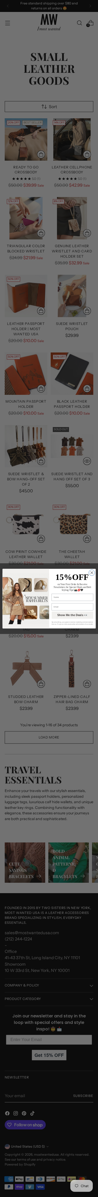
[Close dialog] (92, 572)
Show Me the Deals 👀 (72, 615)
